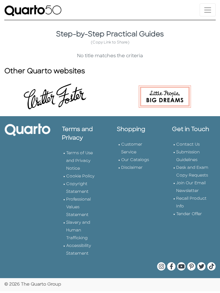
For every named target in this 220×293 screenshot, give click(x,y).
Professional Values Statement (78, 207)
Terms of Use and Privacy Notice (79, 161)
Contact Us (188, 144)
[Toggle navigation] (208, 9)
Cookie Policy (80, 176)
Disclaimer (132, 168)
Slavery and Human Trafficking (78, 230)
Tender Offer (189, 214)
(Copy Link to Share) (110, 42)
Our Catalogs (135, 160)
